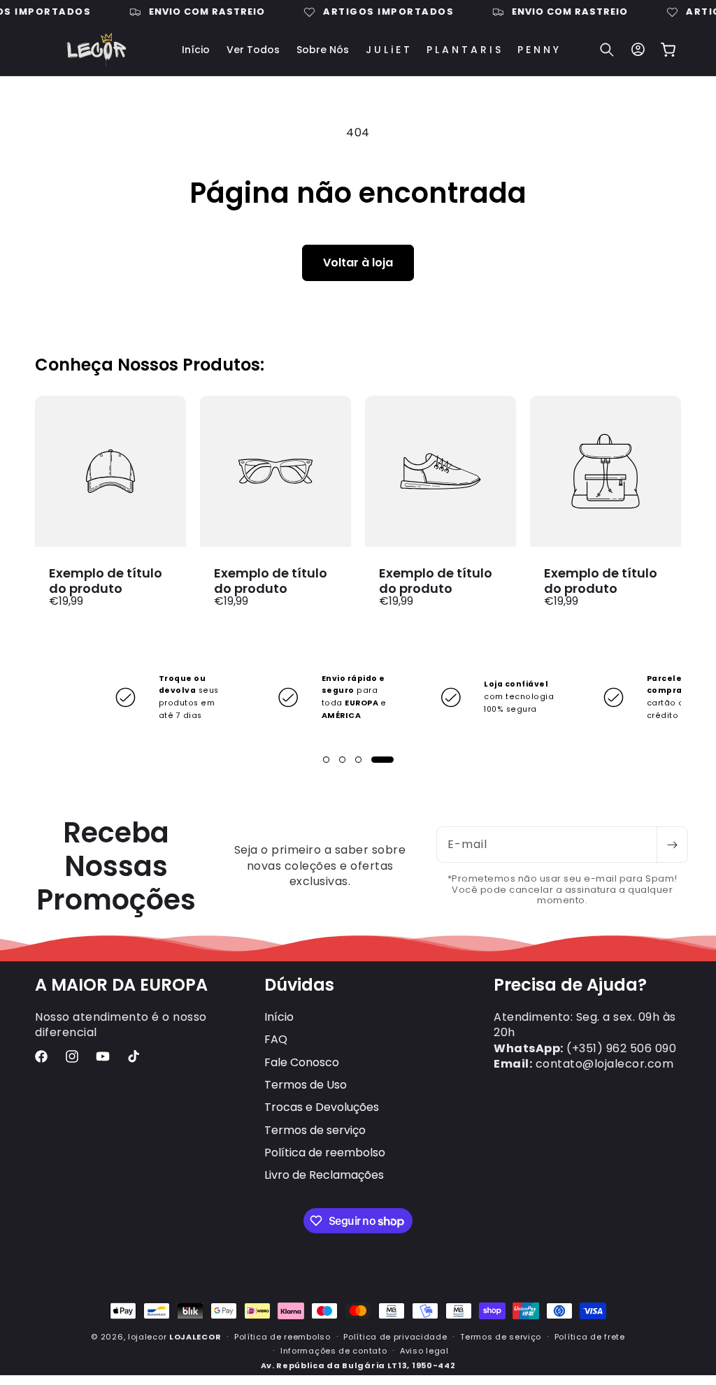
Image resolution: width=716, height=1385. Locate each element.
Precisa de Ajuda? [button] (570, 985)
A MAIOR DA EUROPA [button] (121, 985)
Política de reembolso (324, 1152)
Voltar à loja (358, 262)
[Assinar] (672, 844)
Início (279, 1017)
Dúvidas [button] (299, 985)
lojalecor (147, 1336)
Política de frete (589, 1336)
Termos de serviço (315, 1130)
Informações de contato (333, 1350)
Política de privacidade (395, 1336)
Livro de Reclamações (324, 1175)
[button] (607, 49)
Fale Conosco (301, 1062)
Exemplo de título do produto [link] (105, 581)
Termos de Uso (305, 1085)
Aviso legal (424, 1350)
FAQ (275, 1039)
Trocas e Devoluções (321, 1107)
